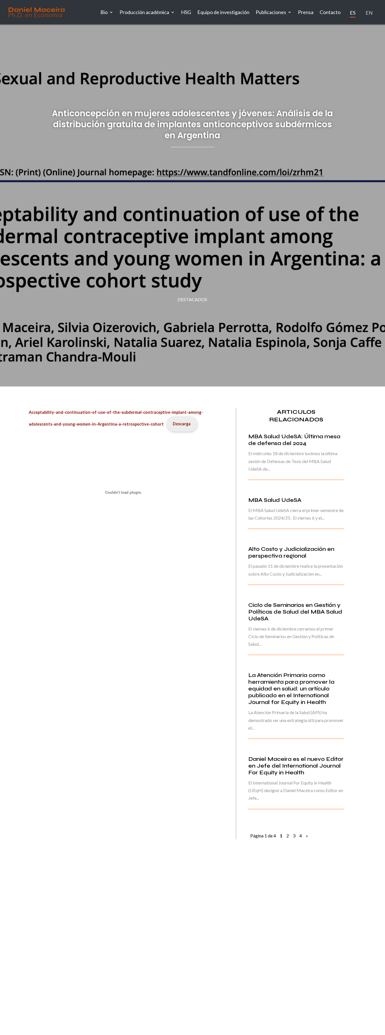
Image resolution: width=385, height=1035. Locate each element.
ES (352, 13)
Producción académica (144, 12)
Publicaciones (271, 12)
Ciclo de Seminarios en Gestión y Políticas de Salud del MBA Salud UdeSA (295, 612)
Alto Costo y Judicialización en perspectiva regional (291, 552)
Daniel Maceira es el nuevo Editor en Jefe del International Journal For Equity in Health (296, 765)
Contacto (330, 12)
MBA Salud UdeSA (274, 500)
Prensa (305, 12)
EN (369, 13)
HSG (186, 12)
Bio (104, 12)
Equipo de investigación (223, 12)
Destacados (192, 299)
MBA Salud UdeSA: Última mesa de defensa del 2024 (294, 440)
